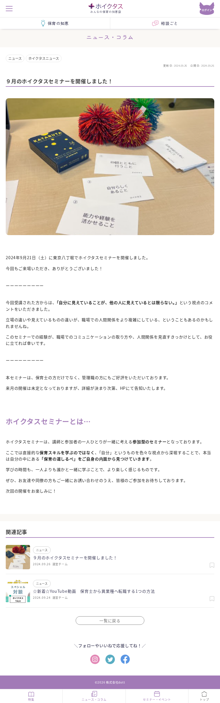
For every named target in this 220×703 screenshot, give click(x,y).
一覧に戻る (110, 620)
